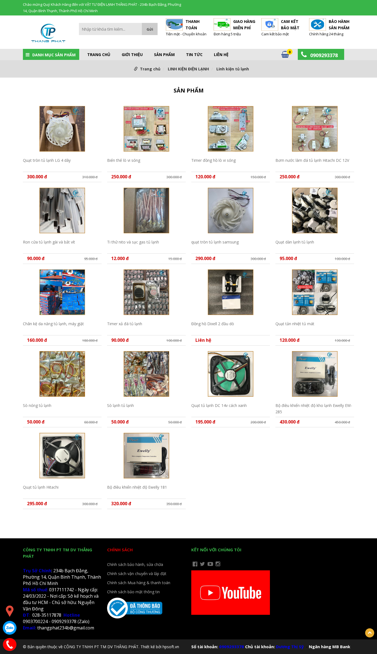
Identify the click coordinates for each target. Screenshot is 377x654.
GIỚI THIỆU (132, 54)
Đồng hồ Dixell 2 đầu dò (212, 323)
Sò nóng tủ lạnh (37, 405)
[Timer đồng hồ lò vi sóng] (230, 129)
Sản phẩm (164, 54)
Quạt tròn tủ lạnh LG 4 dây (47, 160)
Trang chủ (98, 54)
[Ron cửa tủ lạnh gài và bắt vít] (62, 210)
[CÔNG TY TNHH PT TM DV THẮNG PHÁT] (48, 34)
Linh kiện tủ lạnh (232, 69)
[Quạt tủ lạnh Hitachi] (62, 455)
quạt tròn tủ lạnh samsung (215, 242)
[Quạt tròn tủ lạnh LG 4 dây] (62, 129)
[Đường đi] (10, 611)
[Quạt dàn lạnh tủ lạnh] (314, 210)
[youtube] (210, 564)
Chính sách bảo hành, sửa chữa (135, 564)
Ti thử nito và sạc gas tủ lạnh (133, 242)
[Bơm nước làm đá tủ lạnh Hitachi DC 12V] (314, 129)
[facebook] (195, 564)
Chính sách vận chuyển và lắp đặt (136, 573)
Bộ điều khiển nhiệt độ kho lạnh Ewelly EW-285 (313, 408)
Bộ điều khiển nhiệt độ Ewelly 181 (137, 487)
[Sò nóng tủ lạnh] (62, 374)
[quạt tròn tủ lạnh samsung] (230, 210)
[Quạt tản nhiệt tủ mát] (314, 292)
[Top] (369, 632)
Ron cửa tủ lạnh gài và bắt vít (49, 242)
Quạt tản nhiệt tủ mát (294, 323)
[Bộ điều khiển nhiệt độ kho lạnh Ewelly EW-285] (314, 374)
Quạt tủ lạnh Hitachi (41, 487)
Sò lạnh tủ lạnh (120, 405)
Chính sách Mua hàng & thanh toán (138, 582)
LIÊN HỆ (221, 54)
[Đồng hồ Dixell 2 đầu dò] (230, 292)
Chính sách (120, 549)
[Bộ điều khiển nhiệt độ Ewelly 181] (146, 455)
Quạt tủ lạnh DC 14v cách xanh (219, 405)
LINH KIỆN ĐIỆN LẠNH (188, 69)
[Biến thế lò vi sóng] (146, 129)
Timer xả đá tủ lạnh (124, 323)
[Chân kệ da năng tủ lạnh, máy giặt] (62, 292)
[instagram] (218, 564)
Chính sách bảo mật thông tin (133, 591)
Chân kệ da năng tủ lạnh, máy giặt (53, 323)
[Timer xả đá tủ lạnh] (146, 292)
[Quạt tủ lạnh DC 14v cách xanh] (230, 374)
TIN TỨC (194, 54)
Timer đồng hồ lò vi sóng (213, 160)
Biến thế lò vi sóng (123, 160)
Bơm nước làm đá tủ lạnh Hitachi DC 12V (312, 160)
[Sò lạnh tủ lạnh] (146, 374)
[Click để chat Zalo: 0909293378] (10, 628)
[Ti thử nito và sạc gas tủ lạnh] (146, 210)
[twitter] (202, 564)
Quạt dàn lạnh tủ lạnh (294, 242)
